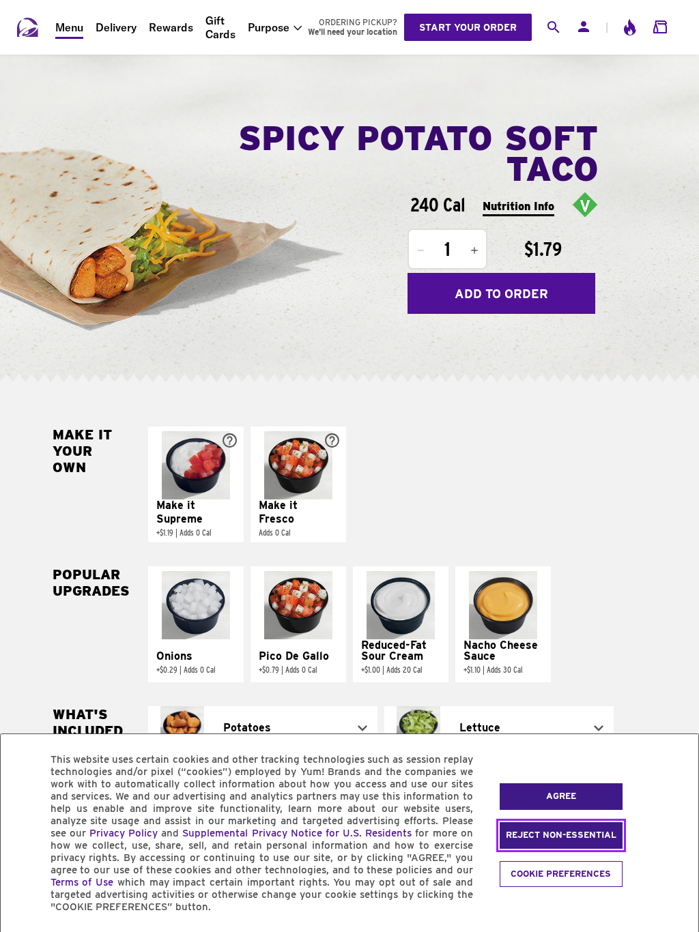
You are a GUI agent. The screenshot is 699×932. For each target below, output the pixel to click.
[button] (196, 484)
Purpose (268, 27)
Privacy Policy (123, 833)
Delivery (116, 27)
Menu (69, 27)
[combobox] (262, 728)
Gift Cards (220, 27)
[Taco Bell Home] (28, 27)
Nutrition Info (518, 206)
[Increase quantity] (474, 250)
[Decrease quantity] (420, 250)
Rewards (171, 27)
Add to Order (501, 294)
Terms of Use (82, 882)
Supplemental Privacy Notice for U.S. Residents (297, 833)
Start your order (468, 27)
